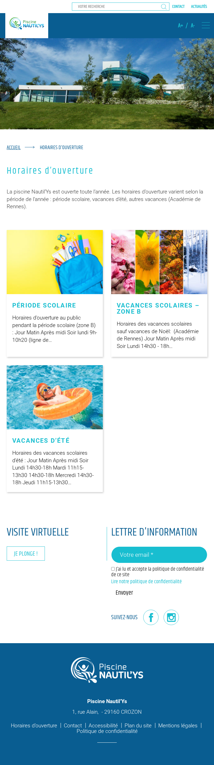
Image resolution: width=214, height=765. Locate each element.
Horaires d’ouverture (34, 725)
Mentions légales (178, 725)
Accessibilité (103, 725)
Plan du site (138, 725)
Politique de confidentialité (107, 731)
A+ (180, 25)
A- (193, 25)
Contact (178, 6)
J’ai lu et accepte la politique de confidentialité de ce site (157, 572)
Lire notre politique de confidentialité (146, 582)
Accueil (14, 148)
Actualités (199, 6)
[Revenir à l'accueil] (26, 23)
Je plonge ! (26, 554)
